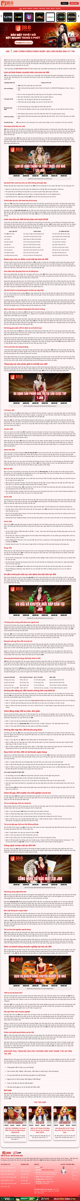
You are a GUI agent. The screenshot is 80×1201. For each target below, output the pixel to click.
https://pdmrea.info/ (21, 68)
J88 (20, 8)
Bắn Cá (30, 8)
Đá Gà (53, 8)
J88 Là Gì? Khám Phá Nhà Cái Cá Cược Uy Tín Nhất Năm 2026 (40, 1130)
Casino (35, 8)
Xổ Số (48, 8)
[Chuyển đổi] (5, 1067)
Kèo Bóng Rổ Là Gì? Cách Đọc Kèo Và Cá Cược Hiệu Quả (65, 1130)
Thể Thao (42, 8)
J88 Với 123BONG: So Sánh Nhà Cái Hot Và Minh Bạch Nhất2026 (15, 1130)
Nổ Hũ (24, 8)
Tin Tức (58, 8)
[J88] (7, 3)
